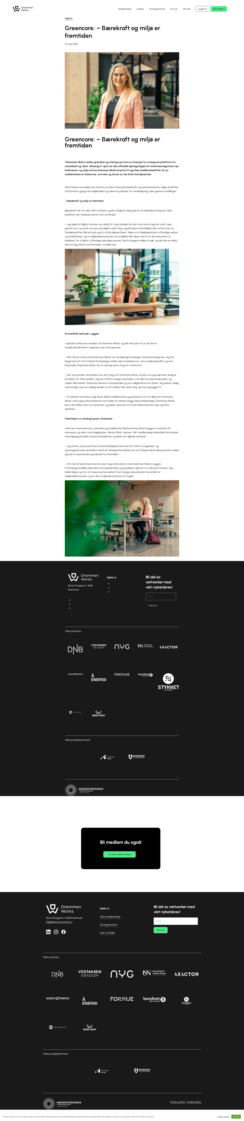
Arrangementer (119, 587)
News (69, 18)
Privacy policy (155, 788)
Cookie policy (171, 788)
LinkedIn (76, 599)
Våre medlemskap (121, 583)
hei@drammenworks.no (81, 593)
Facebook (77, 608)
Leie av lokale (118, 591)
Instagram (77, 604)
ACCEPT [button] (236, 1117)
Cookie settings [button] (223, 1117)
